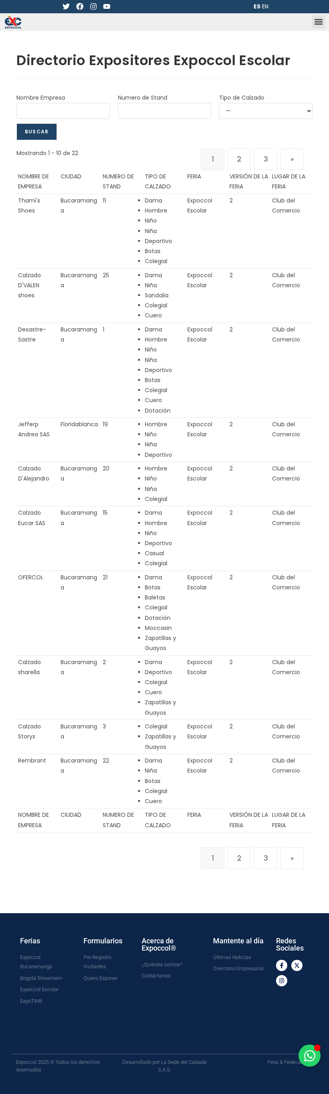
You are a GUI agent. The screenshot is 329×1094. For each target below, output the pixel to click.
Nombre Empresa (40, 98)
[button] (318, 22)
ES (257, 6)
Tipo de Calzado (241, 98)
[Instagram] (93, 6)
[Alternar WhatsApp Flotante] (310, 1056)
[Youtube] (107, 6)
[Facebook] (80, 6)
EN (265, 6)
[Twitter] (66, 6)
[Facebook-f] (281, 965)
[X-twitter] (297, 965)
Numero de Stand (142, 98)
